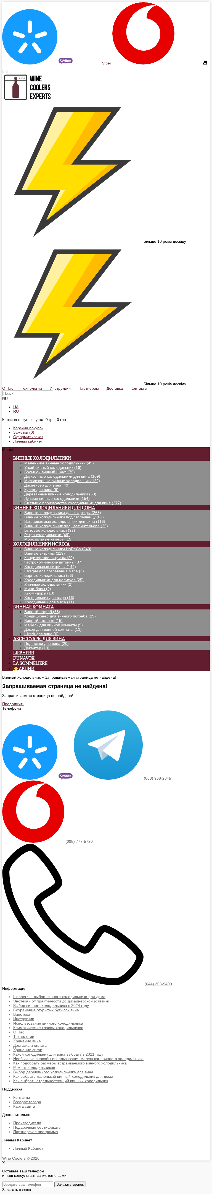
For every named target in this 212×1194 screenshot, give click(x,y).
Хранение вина (27, 1041)
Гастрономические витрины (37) (53, 562)
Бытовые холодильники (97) (49, 530)
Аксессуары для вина (39, 638)
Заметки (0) (23, 432)
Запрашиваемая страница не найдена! (80, 677)
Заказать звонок (70, 1184)
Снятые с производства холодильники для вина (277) (72, 503)
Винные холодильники (42, 458)
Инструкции (23, 1019)
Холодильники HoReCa (41, 544)
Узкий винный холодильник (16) (52, 467)
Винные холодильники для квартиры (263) (62, 512)
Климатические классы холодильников (48, 1027)
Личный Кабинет (28, 1148)
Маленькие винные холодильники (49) (59, 463)
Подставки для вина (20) (46, 643)
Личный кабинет (28, 441)
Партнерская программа (35, 1132)
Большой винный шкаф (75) (49, 472)
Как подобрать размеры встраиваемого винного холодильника (70, 1063)
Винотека (21, 1014)
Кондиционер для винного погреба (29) (60, 616)
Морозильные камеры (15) (48, 539)
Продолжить (13, 704)
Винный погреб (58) (42, 611)
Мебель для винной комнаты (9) (53, 625)
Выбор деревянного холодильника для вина (53, 1072)
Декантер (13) (36, 648)
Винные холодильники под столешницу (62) (64, 517)
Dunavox (24, 658)
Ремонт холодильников (34, 1067)
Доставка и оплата (30, 1045)
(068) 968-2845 (87, 63)
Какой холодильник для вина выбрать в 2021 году (58, 1054)
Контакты (21, 1097)
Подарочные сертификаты (37, 1127)
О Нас (18, 1032)
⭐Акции (24, 668)
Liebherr (23, 652)
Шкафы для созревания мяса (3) (54, 571)
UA (15, 407)
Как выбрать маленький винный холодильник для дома (63, 1076)
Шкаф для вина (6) (41, 634)
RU (16, 411)
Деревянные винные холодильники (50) (60, 494)
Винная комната (33, 606)
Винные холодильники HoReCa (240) (57, 549)
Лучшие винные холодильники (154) (57, 498)
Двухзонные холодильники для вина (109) (62, 476)
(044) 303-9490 (158, 984)
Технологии (23, 1036)
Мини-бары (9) (37, 588)
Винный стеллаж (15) (43, 620)
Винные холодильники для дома (54, 507)
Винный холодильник (21, 677)
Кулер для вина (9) (41, 489)
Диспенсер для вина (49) (47, 485)
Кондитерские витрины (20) (49, 557)
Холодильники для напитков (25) (54, 580)
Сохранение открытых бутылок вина (46, 1010)
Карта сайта (24, 1106)
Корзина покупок (28, 428)
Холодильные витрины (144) (50, 566)
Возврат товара (27, 1102)
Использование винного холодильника (48, 1023)
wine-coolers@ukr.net (27, 72)
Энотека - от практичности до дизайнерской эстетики (61, 1001)
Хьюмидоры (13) (39, 593)
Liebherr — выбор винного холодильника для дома (59, 996)
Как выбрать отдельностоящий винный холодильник (60, 1081)
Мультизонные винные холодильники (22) (62, 481)
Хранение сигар (27, 1050)
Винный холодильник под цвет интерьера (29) (66, 526)
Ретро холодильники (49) (47, 535)
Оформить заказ (28, 437)
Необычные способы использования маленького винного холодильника (78, 1058)
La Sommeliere (30, 663)
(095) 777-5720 (188, 63)
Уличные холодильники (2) (48, 584)
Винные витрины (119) (44, 553)
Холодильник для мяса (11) (49, 602)
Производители (27, 1123)
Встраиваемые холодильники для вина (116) (64, 521)
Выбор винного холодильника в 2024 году (51, 1005)
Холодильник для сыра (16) (49, 597)
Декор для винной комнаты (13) (53, 629)
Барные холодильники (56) (48, 575)
